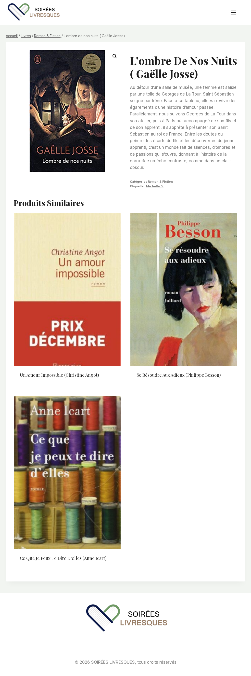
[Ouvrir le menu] (236, 12)
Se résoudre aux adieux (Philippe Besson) (179, 375)
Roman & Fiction (160, 181)
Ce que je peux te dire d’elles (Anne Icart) (63, 558)
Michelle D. (154, 186)
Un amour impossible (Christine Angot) (59, 375)
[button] (114, 56)
